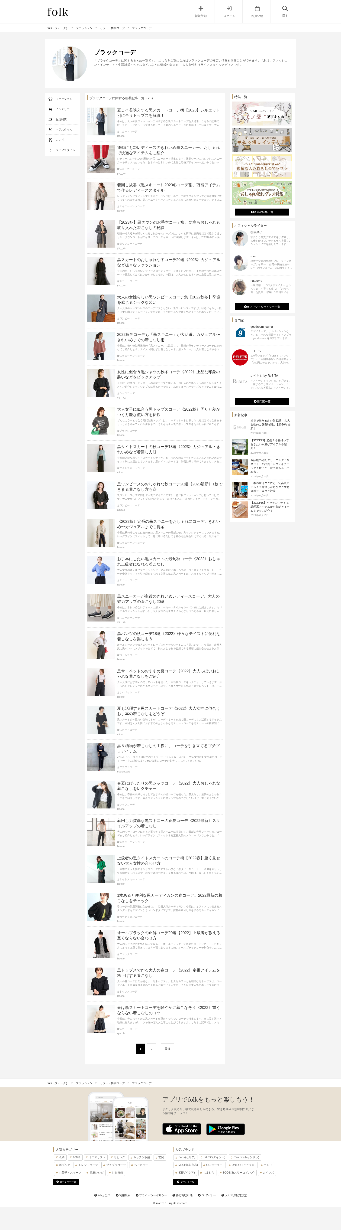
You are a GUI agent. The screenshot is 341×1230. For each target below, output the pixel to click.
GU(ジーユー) (214, 1165)
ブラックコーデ (128, 430)
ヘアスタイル (64, 129)
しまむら (208, 1172)
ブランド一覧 (187, 1182)
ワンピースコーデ (129, 318)
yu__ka (121, 173)
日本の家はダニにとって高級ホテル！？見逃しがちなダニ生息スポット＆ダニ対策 (270, 487)
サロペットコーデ (129, 692)
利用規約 (124, 1195)
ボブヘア (64, 1165)
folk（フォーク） (58, 28)
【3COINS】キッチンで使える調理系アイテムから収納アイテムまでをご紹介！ (270, 506)
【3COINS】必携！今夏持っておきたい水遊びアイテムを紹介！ (270, 444)
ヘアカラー (141, 1165)
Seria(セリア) (186, 1157)
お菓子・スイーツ (70, 1172)
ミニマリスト (97, 1157)
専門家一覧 (263, 401)
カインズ (268, 1172)
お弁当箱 (117, 1172)
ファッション (84, 28)
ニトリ (268, 1165)
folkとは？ (103, 1195)
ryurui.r (121, 1033)
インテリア (63, 109)
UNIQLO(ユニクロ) (243, 1165)
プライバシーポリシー (152, 1195)
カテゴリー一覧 (68, 1182)
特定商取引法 (184, 1195)
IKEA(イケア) (186, 1172)
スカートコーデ (128, 131)
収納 (61, 1157)
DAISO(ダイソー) (214, 1157)
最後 (167, 1048)
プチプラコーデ (128, 767)
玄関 (161, 1157)
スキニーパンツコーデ (132, 206)
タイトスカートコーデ (132, 468)
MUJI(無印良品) (188, 1165)
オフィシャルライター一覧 (263, 306)
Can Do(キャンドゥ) (246, 1157)
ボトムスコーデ (128, 655)
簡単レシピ (96, 1172)
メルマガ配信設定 (235, 1195)
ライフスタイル (65, 150)
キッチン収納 (141, 1157)
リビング (119, 1157)
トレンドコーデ (88, 1165)
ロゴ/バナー (208, 1195)
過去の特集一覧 (263, 212)
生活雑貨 (61, 119)
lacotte (121, 135)
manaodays (123, 771)
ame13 (121, 509)
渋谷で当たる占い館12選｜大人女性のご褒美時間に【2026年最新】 (270, 424)
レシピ (60, 139)
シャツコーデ (127, 393)
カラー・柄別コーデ (112, 28)
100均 (76, 1157)
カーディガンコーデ (130, 917)
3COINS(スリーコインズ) (238, 1172)
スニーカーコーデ (129, 169)
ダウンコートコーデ (130, 243)
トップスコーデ (128, 991)
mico (119, 472)
